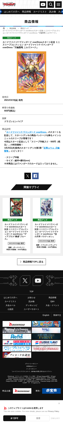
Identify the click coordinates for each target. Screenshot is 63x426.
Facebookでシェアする (35, 176)
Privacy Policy (53, 411)
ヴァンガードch (43, 4)
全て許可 (14, 418)
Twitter (25, 280)
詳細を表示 (55, 418)
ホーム (4, 28)
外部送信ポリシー (31, 366)
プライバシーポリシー (31, 363)
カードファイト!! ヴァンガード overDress (26, 132)
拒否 (38, 418)
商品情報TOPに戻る (33, 261)
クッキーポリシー (31, 369)
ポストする (27, 176)
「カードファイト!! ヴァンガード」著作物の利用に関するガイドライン (31, 371)
